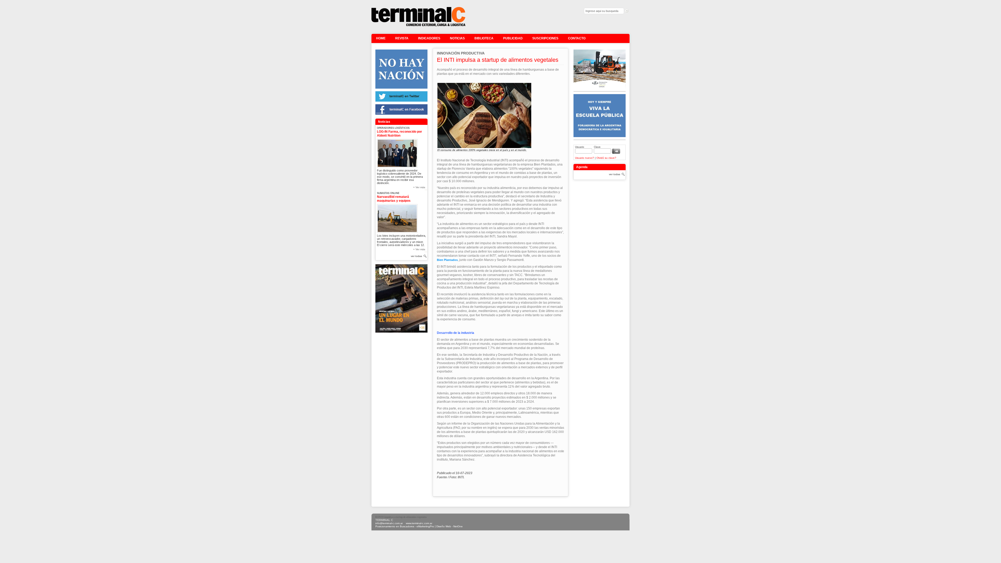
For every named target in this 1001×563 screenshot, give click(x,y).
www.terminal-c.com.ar (419, 523)
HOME (381, 38)
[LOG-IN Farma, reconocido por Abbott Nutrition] (397, 152)
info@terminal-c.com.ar (389, 523)
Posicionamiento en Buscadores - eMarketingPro (404, 526)
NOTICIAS (457, 38)
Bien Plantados (447, 259)
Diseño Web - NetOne (449, 526)
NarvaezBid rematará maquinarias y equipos (394, 199)
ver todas (416, 256)
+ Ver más (419, 187)
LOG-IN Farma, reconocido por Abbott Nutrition (399, 133)
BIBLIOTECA (483, 38)
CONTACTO (576, 38)
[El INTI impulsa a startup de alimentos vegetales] (418, 26)
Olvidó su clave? (606, 157)
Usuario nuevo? (584, 157)
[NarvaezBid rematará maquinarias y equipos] (397, 217)
